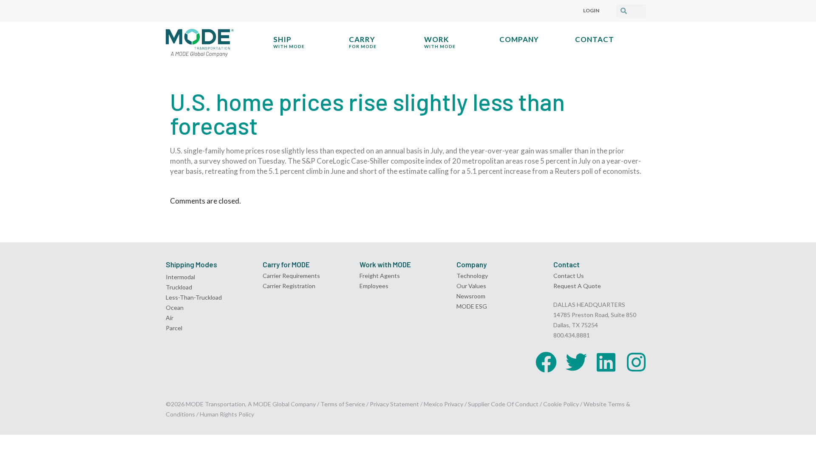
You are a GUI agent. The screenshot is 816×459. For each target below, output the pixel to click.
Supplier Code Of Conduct (503, 404)
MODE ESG (471, 306)
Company (519, 39)
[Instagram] (636, 362)
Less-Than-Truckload (194, 297)
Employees (374, 285)
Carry (363, 42)
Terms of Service (342, 404)
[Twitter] (576, 362)
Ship (289, 42)
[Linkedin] (606, 362)
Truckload (179, 287)
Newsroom (470, 296)
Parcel (174, 328)
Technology (472, 275)
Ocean (175, 307)
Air (169, 317)
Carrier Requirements (291, 275)
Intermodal (180, 276)
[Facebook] (546, 362)
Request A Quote (577, 285)
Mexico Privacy (443, 404)
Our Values (471, 285)
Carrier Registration (289, 285)
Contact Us (568, 275)
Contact (594, 39)
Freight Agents (380, 275)
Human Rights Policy (227, 414)
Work (440, 42)
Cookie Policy (561, 404)
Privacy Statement (395, 404)
